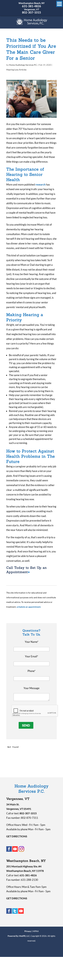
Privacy (27, 931)
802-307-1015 (31, 12)
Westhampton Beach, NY (32, 3)
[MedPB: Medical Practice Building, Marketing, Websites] (19, 936)
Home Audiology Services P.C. (23, 65)
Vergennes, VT (31, 9)
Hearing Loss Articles (16, 69)
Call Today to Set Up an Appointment (26, 570)
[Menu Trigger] (59, 4)
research (40, 184)
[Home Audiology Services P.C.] (31, 23)
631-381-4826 (31, 6)
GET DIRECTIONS (16, 836)
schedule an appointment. (29, 606)
